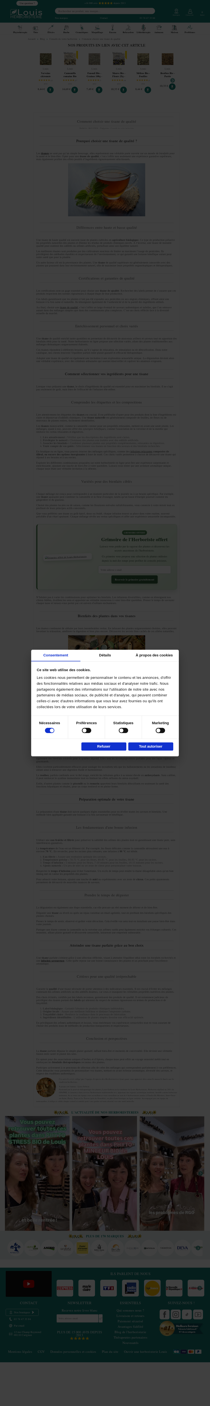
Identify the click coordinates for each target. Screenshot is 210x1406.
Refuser (103, 746)
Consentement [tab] (55, 655)
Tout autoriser (150, 746)
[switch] (86, 730)
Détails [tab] (105, 655)
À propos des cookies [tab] (154, 655)
